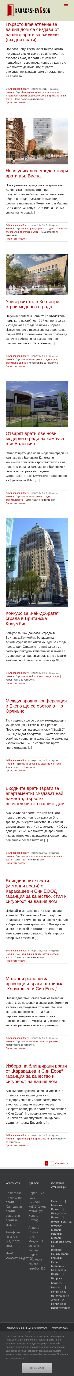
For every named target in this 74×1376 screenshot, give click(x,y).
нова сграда (35, 359)
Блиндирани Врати (18, 88)
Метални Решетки (56, 1231)
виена (24, 228)
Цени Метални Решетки (60, 1256)
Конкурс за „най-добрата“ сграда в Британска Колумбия (32, 618)
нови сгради (35, 496)
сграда (40, 228)
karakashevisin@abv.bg (19, 1258)
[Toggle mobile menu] (66, 6)
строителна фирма (16, 362)
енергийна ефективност (42, 763)
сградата (49, 228)
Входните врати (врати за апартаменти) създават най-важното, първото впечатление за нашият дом (35, 796)
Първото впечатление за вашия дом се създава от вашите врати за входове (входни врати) (32, 32)
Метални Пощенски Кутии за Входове (61, 1243)
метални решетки (38, 1041)
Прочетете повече (16, 102)
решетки (53, 1041)
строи (54, 359)
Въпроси (56, 1278)
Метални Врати (56, 1207)
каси (58, 763)
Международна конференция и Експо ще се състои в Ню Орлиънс (36, 706)
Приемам (37, 1368)
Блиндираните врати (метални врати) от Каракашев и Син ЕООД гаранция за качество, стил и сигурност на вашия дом (36, 891)
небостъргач (36, 676)
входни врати (48, 95)
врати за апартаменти (41, 856)
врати (46, 92)
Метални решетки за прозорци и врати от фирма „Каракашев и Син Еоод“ (35, 983)
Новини (10, 92)
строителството (14, 499)
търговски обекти (29, 232)
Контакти (56, 1283)
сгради (55, 676)
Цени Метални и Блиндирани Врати (59, 1268)
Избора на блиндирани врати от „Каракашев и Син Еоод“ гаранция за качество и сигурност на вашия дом (36, 1073)
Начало (56, 1201)
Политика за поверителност (60, 1305)
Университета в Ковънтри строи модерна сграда (32, 304)
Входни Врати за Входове (61, 1223)
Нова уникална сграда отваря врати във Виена (37, 173)
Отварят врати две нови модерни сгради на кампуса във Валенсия (35, 438)
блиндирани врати (31, 92)
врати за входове (30, 95)
